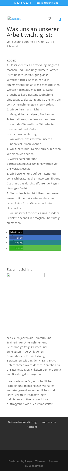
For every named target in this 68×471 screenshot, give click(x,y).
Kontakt (32, 426)
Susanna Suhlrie (22, 41)
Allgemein (13, 46)
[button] (16, 232)
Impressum (49, 422)
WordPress (36, 466)
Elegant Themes (35, 461)
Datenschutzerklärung (22, 422)
